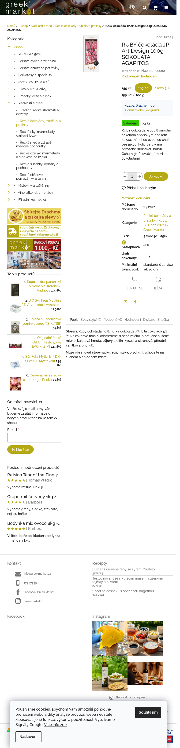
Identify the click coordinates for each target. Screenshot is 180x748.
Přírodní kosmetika (31, 199)
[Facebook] (135, 301)
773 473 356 (31, 583)
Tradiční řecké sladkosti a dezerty (37, 112)
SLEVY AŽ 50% (29, 54)
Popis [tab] (74, 319)
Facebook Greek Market (39, 592)
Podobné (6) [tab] (113, 319)
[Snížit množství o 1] (125, 176)
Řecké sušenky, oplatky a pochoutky (37, 166)
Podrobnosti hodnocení (139, 76)
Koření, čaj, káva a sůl (33, 82)
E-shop (17, 47)
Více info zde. (55, 724)
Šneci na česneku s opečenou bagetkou (123, 591)
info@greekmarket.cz (37, 573)
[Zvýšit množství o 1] (139, 176)
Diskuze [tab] (149, 319)
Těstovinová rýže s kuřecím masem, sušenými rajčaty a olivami (127, 580)
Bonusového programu (142, 110)
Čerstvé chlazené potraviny (38, 68)
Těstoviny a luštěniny (33, 185)
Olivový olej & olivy (31, 89)
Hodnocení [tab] (132, 319)
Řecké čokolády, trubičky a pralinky (38, 123)
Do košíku (156, 176)
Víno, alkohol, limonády (35, 192)
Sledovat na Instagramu (131, 697)
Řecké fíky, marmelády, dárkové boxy (35, 133)
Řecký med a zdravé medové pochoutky (33, 144)
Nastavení (28, 736)
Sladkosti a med (30, 103)
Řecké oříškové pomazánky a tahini (31, 176)
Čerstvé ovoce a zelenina (36, 61)
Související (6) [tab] (91, 319)
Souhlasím (148, 712)
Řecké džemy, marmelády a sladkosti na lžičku (38, 155)
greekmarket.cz (34, 601)
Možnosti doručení (136, 198)
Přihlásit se (20, 449)
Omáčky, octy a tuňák (34, 96)
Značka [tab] (163, 319)
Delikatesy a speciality (34, 75)
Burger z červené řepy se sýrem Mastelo (123, 569)
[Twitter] (126, 301)
